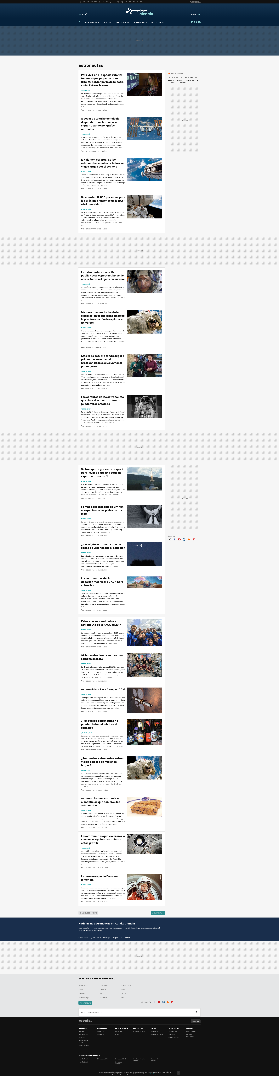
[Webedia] (85, 1020)
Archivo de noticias (89, 913)
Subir (194, 1021)
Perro (178, 77)
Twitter (169, 539)
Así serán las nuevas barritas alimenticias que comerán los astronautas (100, 801)
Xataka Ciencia (139, 11)
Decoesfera (172, 1034)
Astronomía (86, 134)
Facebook (187, 22)
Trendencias (172, 1031)
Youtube (199, 22)
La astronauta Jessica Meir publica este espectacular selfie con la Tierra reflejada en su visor (103, 275)
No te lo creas (126, 985)
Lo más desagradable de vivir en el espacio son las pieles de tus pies (102, 510)
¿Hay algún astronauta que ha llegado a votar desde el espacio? (103, 546)
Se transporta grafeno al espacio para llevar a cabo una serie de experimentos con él (102, 472)
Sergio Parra (91, 110)
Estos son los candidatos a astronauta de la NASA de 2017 (101, 623)
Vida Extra (100, 1034)
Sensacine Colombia (118, 1063)
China (185, 77)
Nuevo (194, 14)
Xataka (81, 1031)
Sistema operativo (192, 80)
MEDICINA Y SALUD (92, 22)
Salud (123, 989)
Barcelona (182, 83)
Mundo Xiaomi (84, 1045)
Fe (121, 938)
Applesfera (82, 1037)
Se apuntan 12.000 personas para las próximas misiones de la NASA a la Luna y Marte (103, 200)
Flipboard (191, 22)
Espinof (117, 1034)
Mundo (173, 83)
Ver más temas (85, 1003)
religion (115, 938)
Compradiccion (173, 1037)
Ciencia (170, 77)
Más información (156, 1074)
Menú (84, 14)
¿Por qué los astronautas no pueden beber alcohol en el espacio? (99, 724)
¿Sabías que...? (86, 90)
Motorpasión (155, 1031)
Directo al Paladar (139, 1031)
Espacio (171, 80)
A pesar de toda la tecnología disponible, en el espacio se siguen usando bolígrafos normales (100, 123)
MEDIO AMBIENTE (123, 22)
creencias (103, 997)
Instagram (195, 22)
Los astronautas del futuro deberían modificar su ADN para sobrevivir (102, 581)
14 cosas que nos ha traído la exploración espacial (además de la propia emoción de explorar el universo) (103, 317)
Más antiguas (158, 913)
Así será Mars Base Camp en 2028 (103, 689)
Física (81, 989)
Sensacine (118, 1031)
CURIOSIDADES (140, 22)
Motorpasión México (155, 1060)
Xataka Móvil (83, 1034)
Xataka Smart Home (83, 1041)
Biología (103, 989)
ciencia (127, 938)
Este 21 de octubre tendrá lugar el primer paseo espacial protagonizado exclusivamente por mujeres (103, 361)
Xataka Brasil (83, 1062)
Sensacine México (121, 1059)
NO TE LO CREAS (157, 22)
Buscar (196, 1012)
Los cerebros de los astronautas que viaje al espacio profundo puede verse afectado (102, 400)
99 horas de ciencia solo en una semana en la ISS (102, 657)
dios (122, 997)
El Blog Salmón (191, 1031)
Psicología (106, 938)
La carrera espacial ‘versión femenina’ (99, 877)
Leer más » (119, 148)
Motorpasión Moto (157, 1034)
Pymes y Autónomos (190, 1035)
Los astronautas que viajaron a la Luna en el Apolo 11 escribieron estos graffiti (103, 839)
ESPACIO (107, 22)
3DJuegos (100, 1031)
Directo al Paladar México (139, 1060)
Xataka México (84, 1059)
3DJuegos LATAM (102, 1059)
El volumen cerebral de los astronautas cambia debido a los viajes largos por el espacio (102, 162)
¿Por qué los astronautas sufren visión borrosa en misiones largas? (102, 761)
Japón (192, 77)
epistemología (84, 997)
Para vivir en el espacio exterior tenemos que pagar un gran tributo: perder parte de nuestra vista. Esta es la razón (102, 80)
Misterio (179, 80)
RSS (189, 539)
